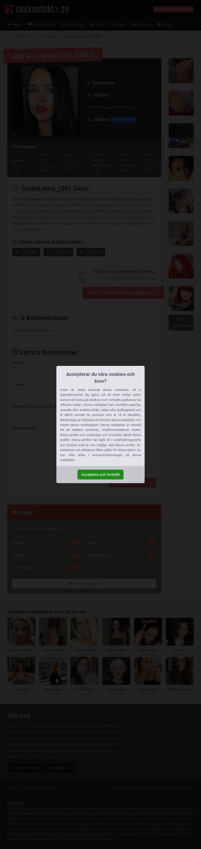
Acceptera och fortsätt (100, 474)
